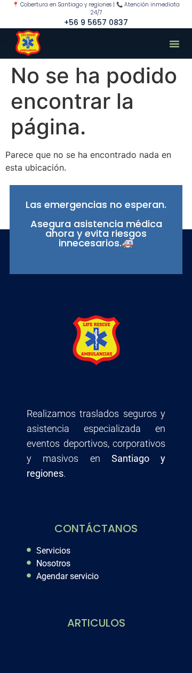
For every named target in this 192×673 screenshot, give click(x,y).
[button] (174, 44)
